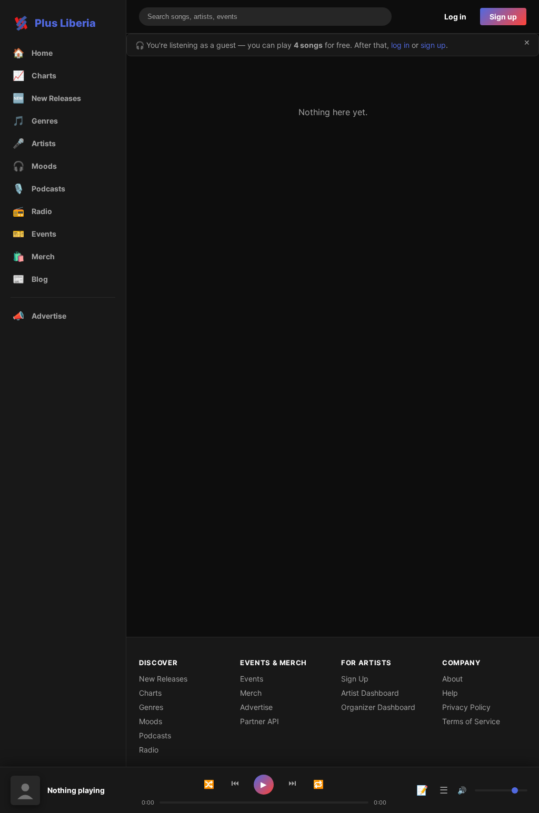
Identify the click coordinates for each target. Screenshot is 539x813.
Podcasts (39, 188)
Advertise (39, 315)
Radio (32, 211)
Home (33, 52)
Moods (35, 165)
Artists (34, 143)
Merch (34, 256)
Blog (30, 278)
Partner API (259, 721)
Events (34, 233)
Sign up (503, 16)
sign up (433, 44)
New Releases (47, 98)
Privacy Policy (466, 707)
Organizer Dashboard (378, 707)
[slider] (263, 802)
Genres (35, 120)
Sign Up (354, 678)
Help (450, 692)
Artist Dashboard (370, 692)
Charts (34, 75)
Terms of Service (471, 721)
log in (400, 44)
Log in (455, 16)
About (452, 678)
